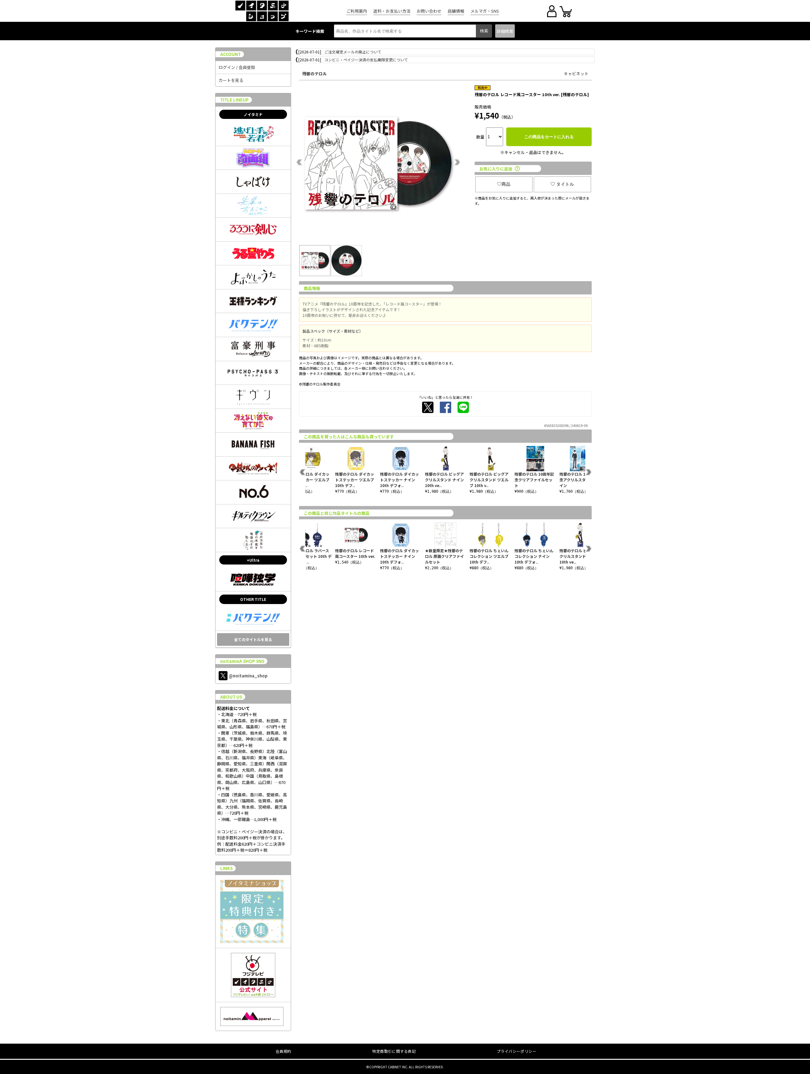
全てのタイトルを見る (253, 639)
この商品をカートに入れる (549, 136)
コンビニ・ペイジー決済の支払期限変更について (366, 59)
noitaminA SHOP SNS (242, 661)
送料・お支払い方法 (391, 11)
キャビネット (576, 74)
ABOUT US (231, 697)
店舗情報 (456, 11)
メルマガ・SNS (484, 11)
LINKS (226, 868)
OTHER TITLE (253, 599)
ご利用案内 (356, 11)
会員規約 (283, 1051)
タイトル (565, 184)
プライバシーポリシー (517, 1051)
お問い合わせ (429, 11)
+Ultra (253, 560)
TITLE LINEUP (234, 100)
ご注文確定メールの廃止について (352, 51)
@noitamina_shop (248, 676)
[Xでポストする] (427, 407)
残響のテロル (314, 74)
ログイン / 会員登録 (237, 67)
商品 (506, 184)
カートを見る (231, 80)
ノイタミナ (253, 114)
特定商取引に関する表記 (394, 1051)
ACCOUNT (230, 54)
